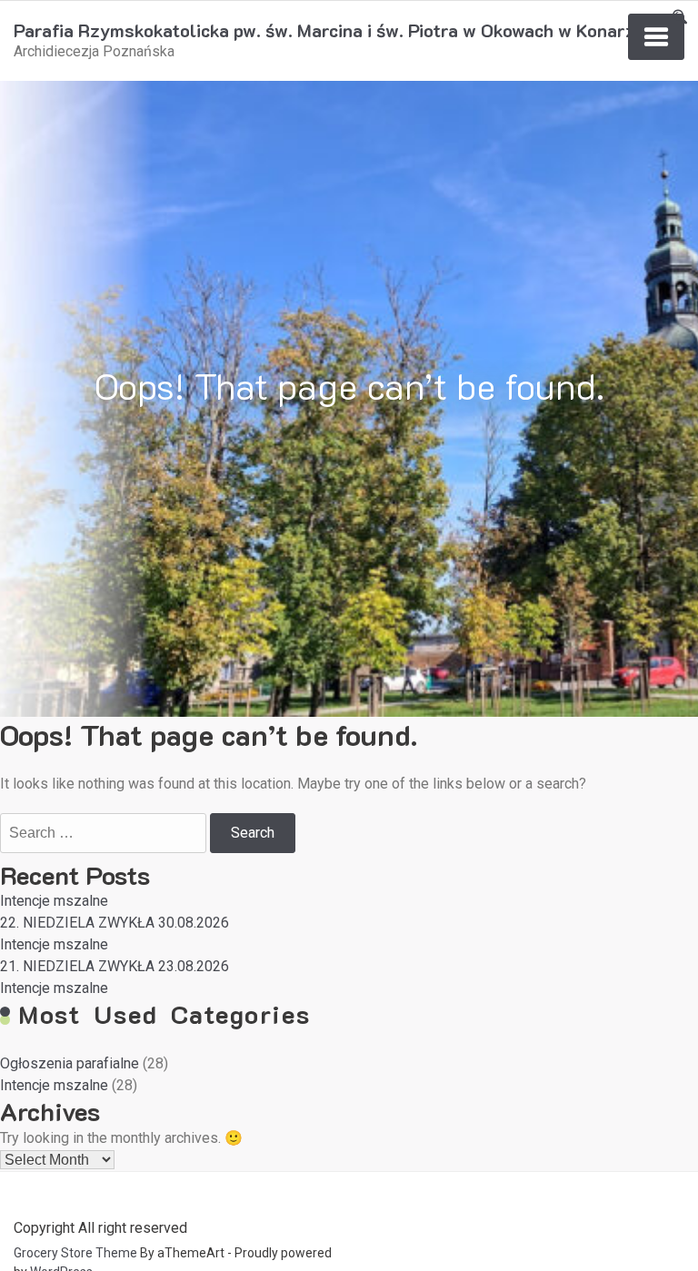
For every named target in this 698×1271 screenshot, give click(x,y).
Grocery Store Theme (75, 1253)
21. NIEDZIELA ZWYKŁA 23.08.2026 (114, 966)
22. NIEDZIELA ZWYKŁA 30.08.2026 (114, 922)
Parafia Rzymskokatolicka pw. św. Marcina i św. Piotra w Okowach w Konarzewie (343, 30)
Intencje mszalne (54, 900)
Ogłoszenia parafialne (69, 1063)
